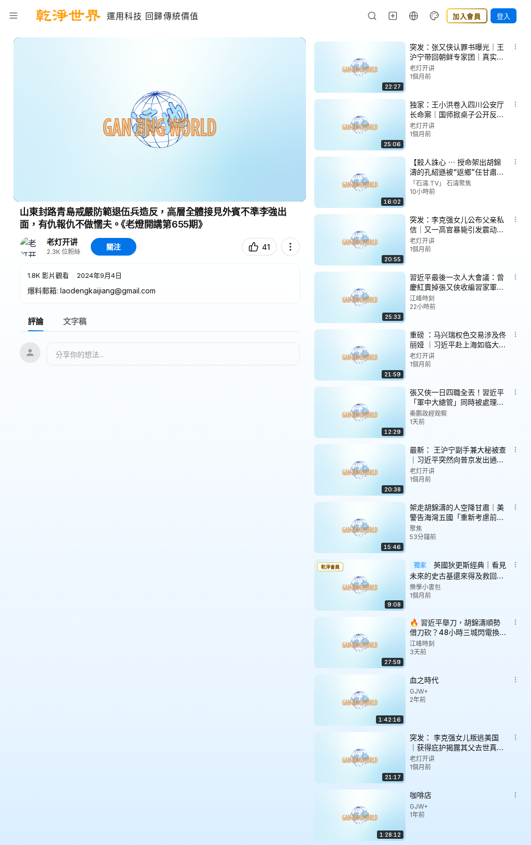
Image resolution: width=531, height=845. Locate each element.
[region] (159, 119)
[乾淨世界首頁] (68, 15)
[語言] (414, 15)
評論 (36, 321)
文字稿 (75, 321)
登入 (503, 16)
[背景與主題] (434, 15)
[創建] (393, 15)
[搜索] (372, 15)
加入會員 (467, 16)
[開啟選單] (13, 15)
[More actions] (290, 246)
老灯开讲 (62, 242)
